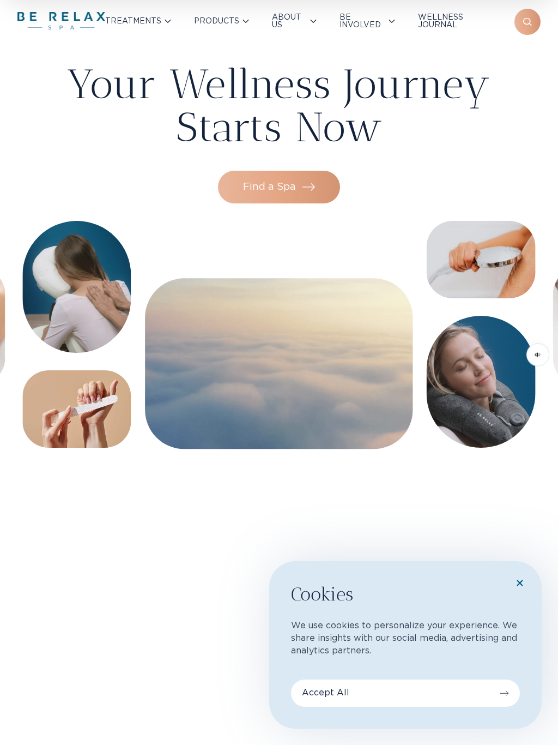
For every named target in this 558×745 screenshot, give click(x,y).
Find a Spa (269, 187)
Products (216, 21)
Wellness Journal (440, 21)
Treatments (133, 21)
